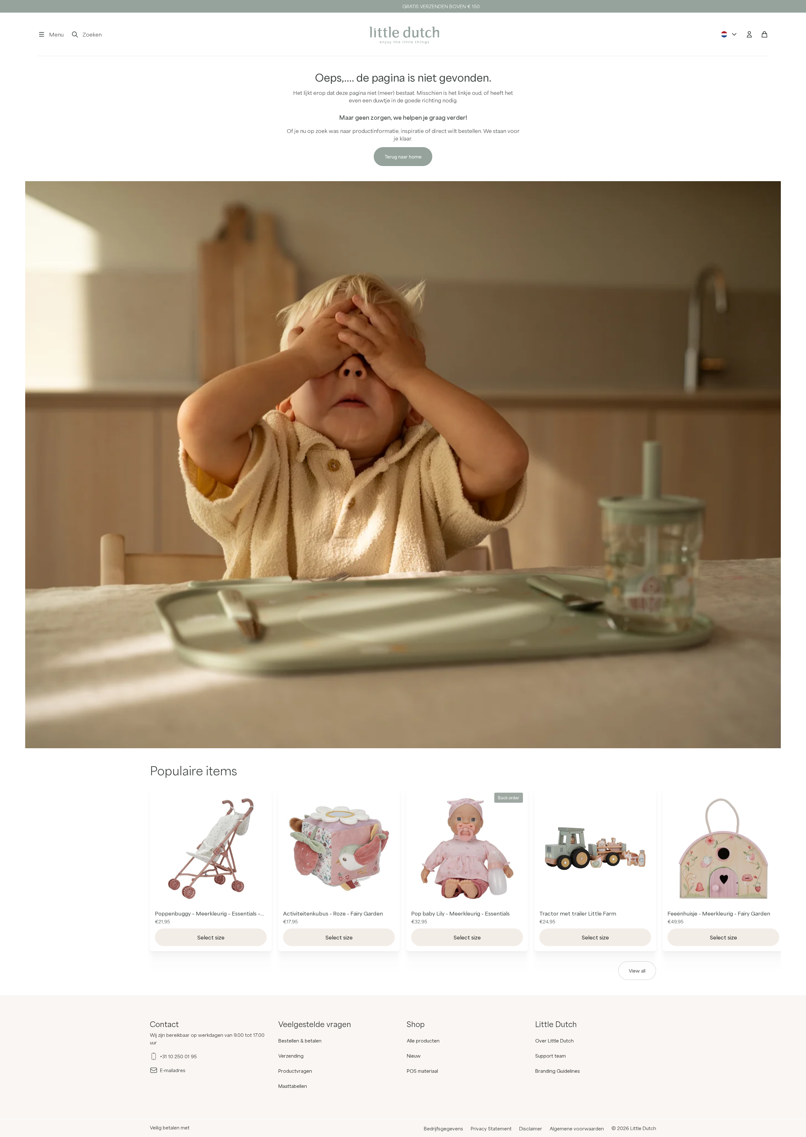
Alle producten (423, 1040)
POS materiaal (422, 1071)
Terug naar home (403, 156)
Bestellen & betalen (299, 1040)
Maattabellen (292, 1086)
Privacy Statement (491, 1128)
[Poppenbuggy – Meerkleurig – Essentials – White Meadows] (211, 848)
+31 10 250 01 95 (178, 1056)
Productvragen (295, 1071)
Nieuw (414, 1056)
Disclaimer (530, 1128)
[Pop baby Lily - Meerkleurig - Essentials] (467, 848)
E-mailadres (172, 1070)
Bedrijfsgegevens (443, 1128)
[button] (51, 34)
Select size (210, 937)
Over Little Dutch (554, 1040)
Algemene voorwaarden (577, 1128)
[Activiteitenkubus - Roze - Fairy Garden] (339, 848)
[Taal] (729, 34)
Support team (550, 1056)
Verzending (291, 1056)
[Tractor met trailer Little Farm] (595, 848)
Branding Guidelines (557, 1071)
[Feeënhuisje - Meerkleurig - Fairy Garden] (723, 848)
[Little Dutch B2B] (402, 34)
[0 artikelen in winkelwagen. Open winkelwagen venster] (764, 34)
